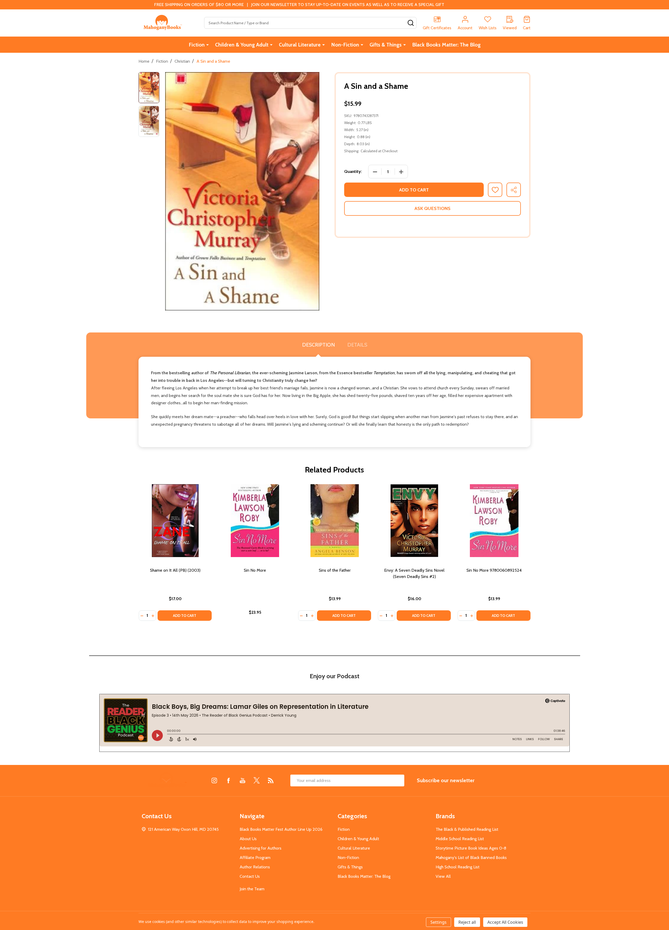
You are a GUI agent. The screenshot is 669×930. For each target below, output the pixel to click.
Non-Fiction (345, 45)
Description (318, 345)
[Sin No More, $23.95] (254, 520)
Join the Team (252, 888)
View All (443, 876)
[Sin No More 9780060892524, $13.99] (494, 520)
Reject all (467, 922)
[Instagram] (214, 780)
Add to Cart (414, 190)
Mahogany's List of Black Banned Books (471, 857)
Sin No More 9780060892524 (494, 570)
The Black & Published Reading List (467, 829)
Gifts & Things (386, 45)
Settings (438, 922)
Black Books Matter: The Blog (446, 45)
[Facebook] (228, 780)
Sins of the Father (335, 570)
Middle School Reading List (460, 838)
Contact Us (250, 876)
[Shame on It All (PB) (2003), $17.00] (175, 520)
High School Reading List (458, 866)
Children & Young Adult (241, 45)
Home (144, 61)
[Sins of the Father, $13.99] (334, 520)
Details (357, 345)
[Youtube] (242, 780)
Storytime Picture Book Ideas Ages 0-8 (471, 848)
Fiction (197, 45)
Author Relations (255, 866)
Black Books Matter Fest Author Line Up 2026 (281, 829)
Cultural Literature (300, 45)
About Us (248, 838)
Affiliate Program (255, 857)
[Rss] (271, 780)
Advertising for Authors (260, 848)
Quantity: (353, 171)
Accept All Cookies (505, 922)
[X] (257, 780)
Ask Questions (432, 208)
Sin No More (255, 570)
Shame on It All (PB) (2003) (175, 570)
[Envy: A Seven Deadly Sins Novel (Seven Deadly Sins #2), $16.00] (414, 520)
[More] (207, 44)
